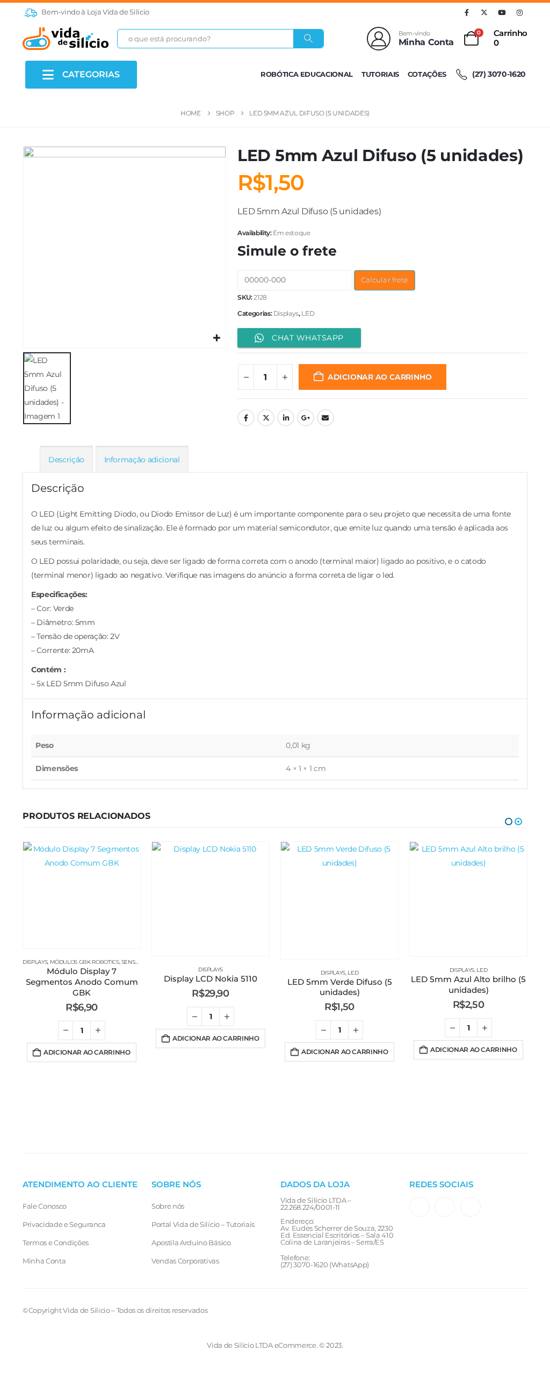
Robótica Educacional (306, 74)
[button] (508, 821)
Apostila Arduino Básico (191, 1242)
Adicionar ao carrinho (380, 377)
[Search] (308, 39)
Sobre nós (167, 1206)
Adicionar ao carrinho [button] (87, 1052)
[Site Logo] (65, 38)
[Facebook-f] (445, 1207)
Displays (286, 313)
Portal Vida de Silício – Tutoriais (203, 1224)
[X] (484, 12)
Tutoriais (380, 74)
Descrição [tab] (66, 459)
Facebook (246, 417)
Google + (305, 417)
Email (325, 417)
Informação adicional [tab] (142, 459)
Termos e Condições (56, 1242)
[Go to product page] (81, 895)
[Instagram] (519, 12)
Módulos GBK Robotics (84, 961)
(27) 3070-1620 (498, 74)
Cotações (427, 74)
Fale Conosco (45, 1206)
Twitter (265, 417)
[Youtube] (501, 12)
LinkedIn (285, 417)
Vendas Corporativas (185, 1260)
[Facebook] (466, 12)
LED (307, 313)
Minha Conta (44, 1260)
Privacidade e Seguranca (64, 1224)
